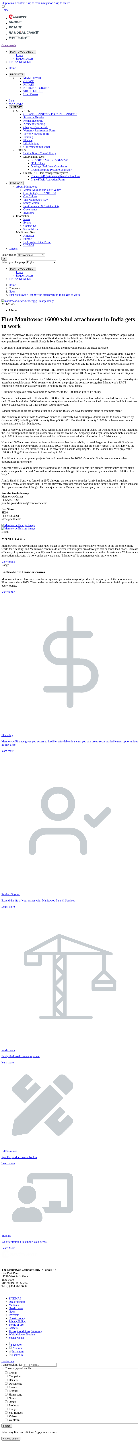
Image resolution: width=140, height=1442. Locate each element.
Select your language (13, 262)
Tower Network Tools (36, 133)
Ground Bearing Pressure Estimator (51, 169)
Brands (13, 1372)
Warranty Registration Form (39, 130)
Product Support (10, 894)
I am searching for (11, 1364)
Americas (28, 235)
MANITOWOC (32, 78)
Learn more (8, 906)
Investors (28, 212)
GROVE (28, 81)
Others (12, 1401)
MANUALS (16, 103)
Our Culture (30, 196)
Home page (15, 1394)
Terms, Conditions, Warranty (25, 1331)
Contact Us (29, 225)
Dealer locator (17, 1301)
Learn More (8, 1248)
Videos (13, 1416)
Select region (8, 254)
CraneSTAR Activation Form (48, 179)
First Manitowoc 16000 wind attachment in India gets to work (44, 294)
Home (12, 285)
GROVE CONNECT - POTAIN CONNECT (50, 114)
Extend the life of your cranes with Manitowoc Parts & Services (38, 900)
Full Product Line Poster (37, 242)
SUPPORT (16, 107)
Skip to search (62, 3)
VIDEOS (28, 245)
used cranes (8, 1050)
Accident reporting (34, 123)
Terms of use (16, 1324)
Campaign (15, 1376)
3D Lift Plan (38, 163)
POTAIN (28, 84)
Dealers (13, 1380)
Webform (14, 1419)
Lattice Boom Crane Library (39, 153)
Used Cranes (30, 94)
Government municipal (36, 146)
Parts (11, 100)
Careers (13, 248)
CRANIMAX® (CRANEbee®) (49, 159)
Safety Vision (31, 202)
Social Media (30, 229)
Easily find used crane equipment (20, 1056)
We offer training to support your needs (23, 1241)
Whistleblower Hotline (22, 1334)
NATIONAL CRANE (36, 87)
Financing (7, 735)
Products (14, 1405)
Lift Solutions (31, 143)
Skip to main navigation (40, 3)
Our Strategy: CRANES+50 (39, 193)
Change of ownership (35, 127)
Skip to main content (13, 3)
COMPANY (16, 183)
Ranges (13, 1409)
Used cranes (16, 1308)
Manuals (14, 1305)
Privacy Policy (17, 1321)
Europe (27, 238)
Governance (30, 209)
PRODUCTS (16, 74)
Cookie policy (17, 1318)
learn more (7, 750)
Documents (15, 1383)
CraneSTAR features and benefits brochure (55, 176)
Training (28, 137)
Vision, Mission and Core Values (42, 189)
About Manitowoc (26, 186)
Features (13, 1390)
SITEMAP (15, 1298)
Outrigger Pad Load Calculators (49, 166)
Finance (27, 140)
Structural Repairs (33, 117)
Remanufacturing (33, 120)
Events (27, 222)
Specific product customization (19, 1157)
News (26, 219)
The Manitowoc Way (35, 199)
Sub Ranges (16, 1412)
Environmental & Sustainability (41, 206)
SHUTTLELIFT (33, 91)
